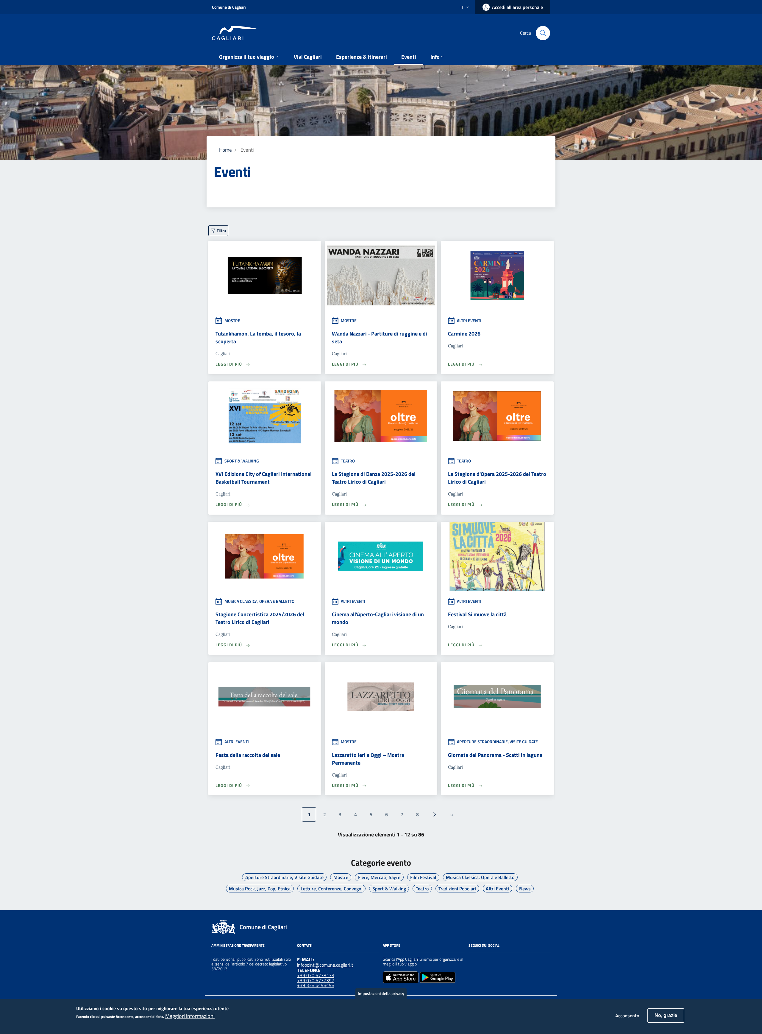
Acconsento (627, 1015)
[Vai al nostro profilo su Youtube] (504, 960)
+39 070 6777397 (315, 980)
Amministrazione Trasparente (238, 945)
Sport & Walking (389, 888)
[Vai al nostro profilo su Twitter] (493, 960)
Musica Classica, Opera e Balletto (480, 877)
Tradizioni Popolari (457, 888)
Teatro (422, 888)
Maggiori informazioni (190, 1016)
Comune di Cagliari (229, 7)
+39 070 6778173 (315, 975)
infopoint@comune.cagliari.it (325, 964)
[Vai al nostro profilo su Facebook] (472, 960)
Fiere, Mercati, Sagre (379, 877)
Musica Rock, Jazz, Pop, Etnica (260, 888)
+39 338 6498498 (315, 985)
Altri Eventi (497, 888)
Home (225, 149)
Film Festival (423, 877)
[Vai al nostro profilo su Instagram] (482, 960)
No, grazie (666, 1015)
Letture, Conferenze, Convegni (332, 888)
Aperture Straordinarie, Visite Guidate (284, 877)
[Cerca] (543, 33)
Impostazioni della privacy (381, 993)
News (525, 888)
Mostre (340, 877)
